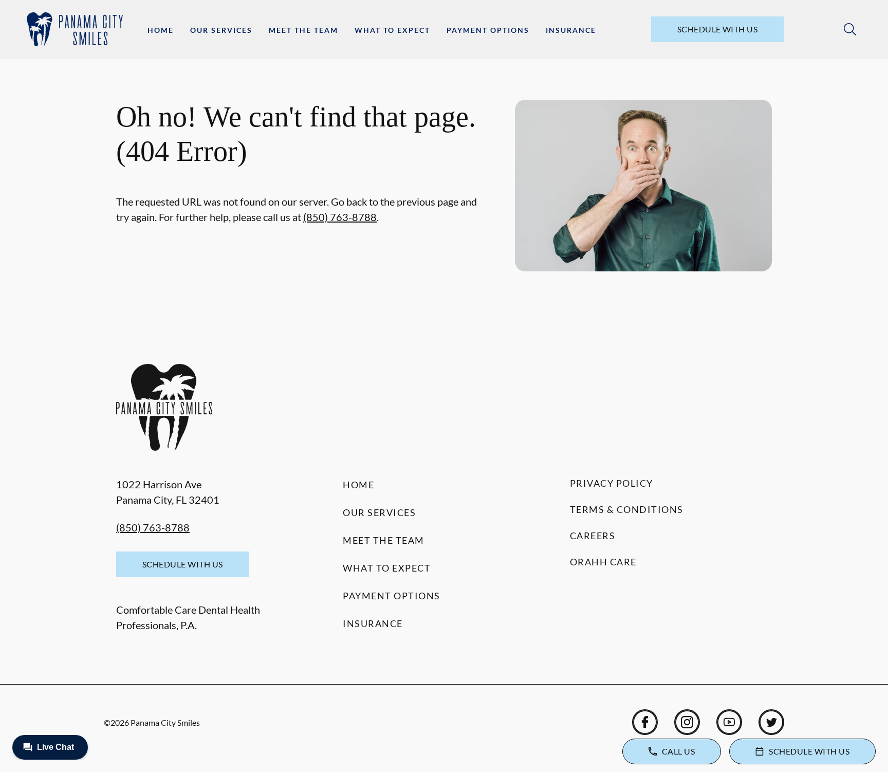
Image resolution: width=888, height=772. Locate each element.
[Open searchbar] (850, 29)
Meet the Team (303, 30)
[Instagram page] (687, 722)
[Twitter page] (771, 722)
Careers (593, 535)
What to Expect (392, 30)
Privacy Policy (611, 483)
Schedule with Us (717, 29)
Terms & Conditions (626, 509)
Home (160, 30)
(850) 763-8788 (340, 217)
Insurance (571, 30)
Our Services (221, 30)
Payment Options (488, 30)
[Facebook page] (645, 722)
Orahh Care (603, 561)
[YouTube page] (729, 722)
